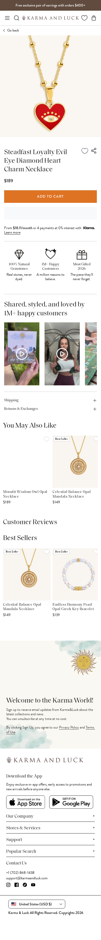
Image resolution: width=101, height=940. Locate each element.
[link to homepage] (50, 18)
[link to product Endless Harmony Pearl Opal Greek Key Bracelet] (76, 574)
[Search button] (16, 18)
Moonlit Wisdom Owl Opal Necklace (25, 494)
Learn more (12, 232)
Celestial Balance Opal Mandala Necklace (72, 494)
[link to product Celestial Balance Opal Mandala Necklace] (76, 462)
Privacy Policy (69, 727)
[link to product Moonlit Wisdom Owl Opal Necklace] (27, 462)
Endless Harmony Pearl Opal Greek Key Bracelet (73, 607)
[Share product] (94, 151)
